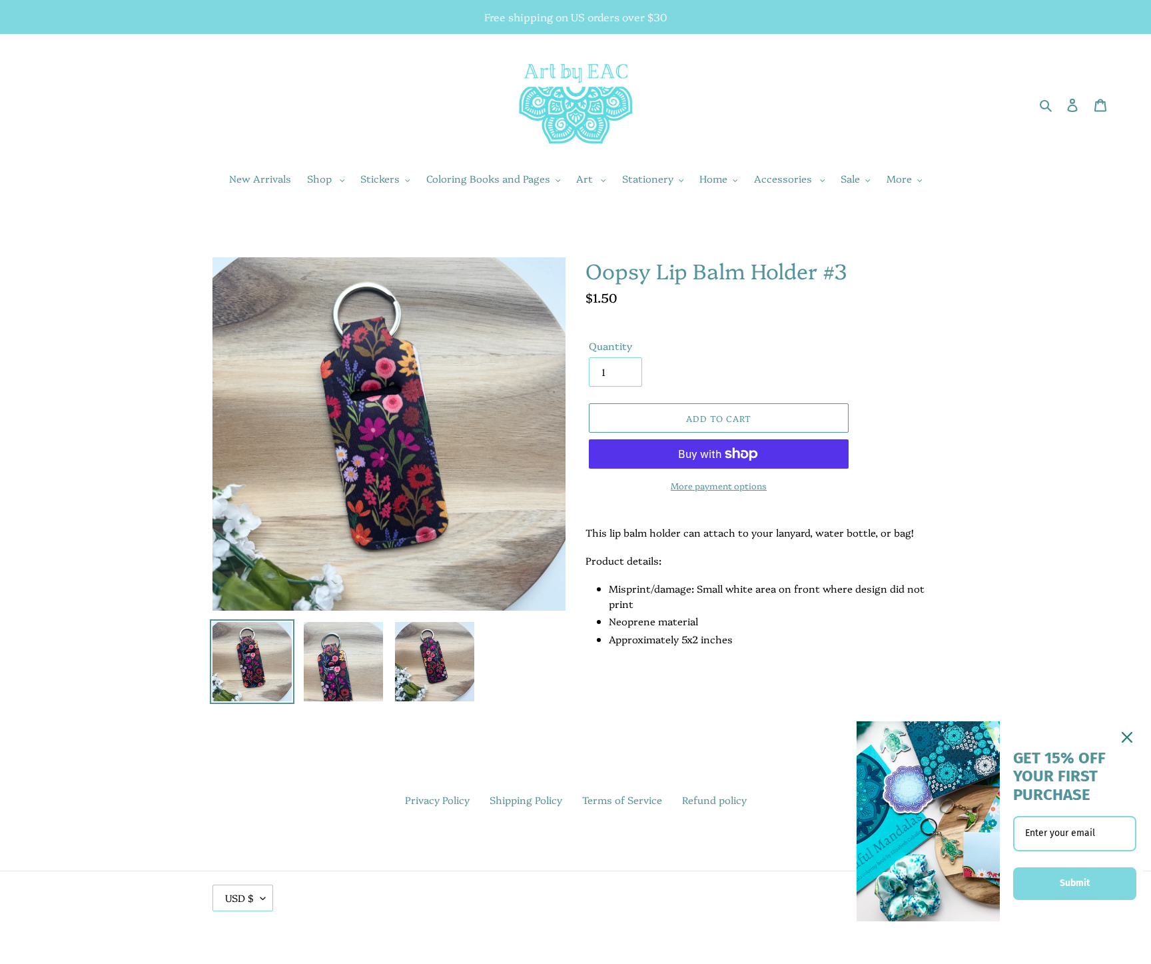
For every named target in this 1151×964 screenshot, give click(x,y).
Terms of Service (622, 800)
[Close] (1127, 737)
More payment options (719, 485)
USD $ (239, 898)
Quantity (610, 346)
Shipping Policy (526, 800)
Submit (1075, 883)
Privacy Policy (437, 800)
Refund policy (714, 800)
